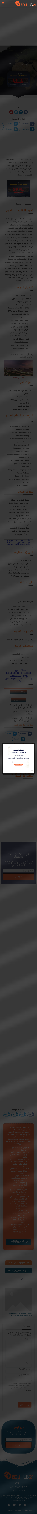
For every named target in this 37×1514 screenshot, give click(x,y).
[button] (3, 3)
